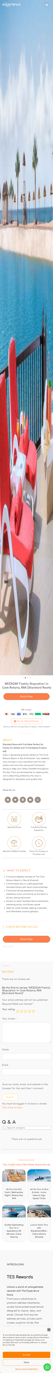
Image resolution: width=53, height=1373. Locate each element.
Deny (26, 1362)
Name (5, 1049)
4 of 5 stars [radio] (29, 1011)
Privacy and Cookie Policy (26, 1369)
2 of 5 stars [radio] (21, 1011)
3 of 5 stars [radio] (25, 1011)
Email (5, 1065)
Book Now (26, 696)
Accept (26, 1355)
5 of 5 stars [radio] (33, 1011)
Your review (9, 1019)
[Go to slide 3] (27, 677)
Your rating (8, 1009)
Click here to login (12, 1107)
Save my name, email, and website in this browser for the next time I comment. (25, 1086)
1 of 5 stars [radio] (17, 1011)
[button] (49, 1329)
